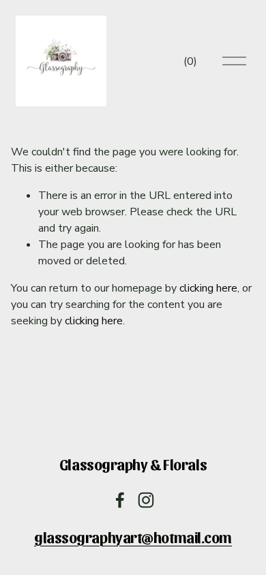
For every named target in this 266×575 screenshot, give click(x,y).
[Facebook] (120, 500)
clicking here (208, 288)
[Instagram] (146, 500)
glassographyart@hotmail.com (133, 537)
